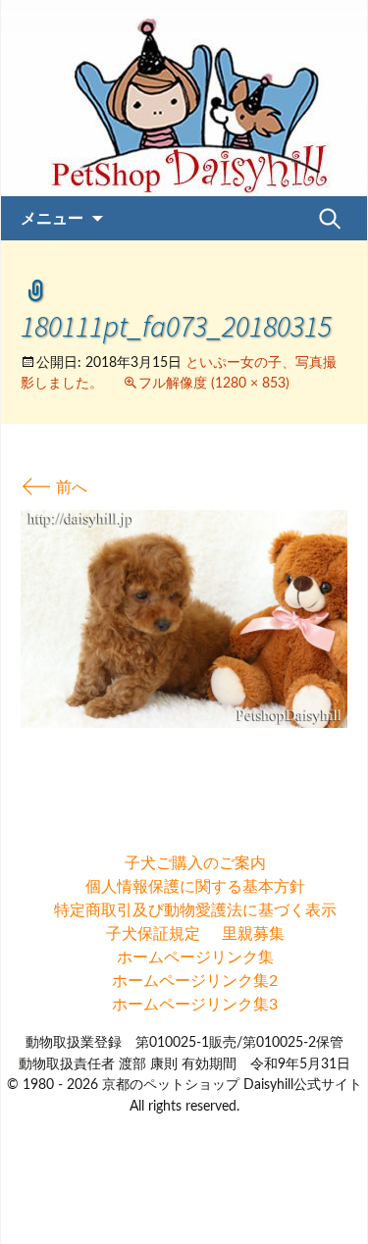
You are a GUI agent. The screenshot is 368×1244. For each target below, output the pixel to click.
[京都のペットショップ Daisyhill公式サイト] (184, 98)
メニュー (52, 218)
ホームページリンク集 (195, 957)
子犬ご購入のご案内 (195, 863)
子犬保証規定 (153, 934)
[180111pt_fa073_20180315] (184, 618)
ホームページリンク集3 (195, 1004)
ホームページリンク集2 (195, 981)
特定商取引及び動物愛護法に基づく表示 (195, 910)
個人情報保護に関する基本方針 (195, 887)
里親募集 (253, 934)
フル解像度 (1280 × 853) (213, 383)
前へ (54, 487)
